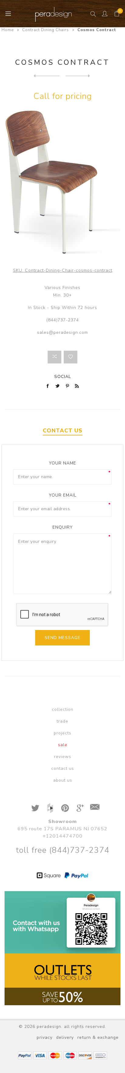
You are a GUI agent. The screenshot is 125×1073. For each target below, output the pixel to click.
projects (62, 733)
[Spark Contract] (46, 76)
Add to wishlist (70, 357)
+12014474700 (62, 836)
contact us (62, 768)
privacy (44, 1037)
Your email (62, 495)
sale (62, 745)
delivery (65, 1037)
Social (62, 376)
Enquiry (62, 527)
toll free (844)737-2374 (63, 850)
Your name (62, 463)
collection (62, 709)
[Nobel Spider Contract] (78, 76)
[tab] (62, 431)
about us (62, 780)
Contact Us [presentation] (63, 430)
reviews (62, 757)
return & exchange (98, 1037)
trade (62, 721)
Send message (62, 638)
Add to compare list (54, 357)
